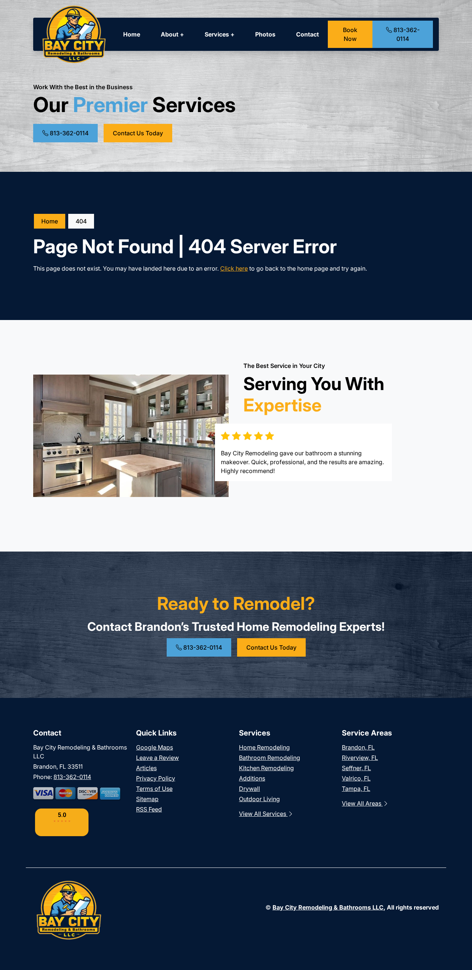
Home (131, 34)
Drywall (249, 788)
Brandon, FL (358, 747)
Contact (307, 34)
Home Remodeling (264, 747)
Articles (146, 768)
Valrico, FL (356, 778)
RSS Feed (149, 809)
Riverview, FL (360, 757)
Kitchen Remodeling (266, 768)
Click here (234, 268)
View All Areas (362, 803)
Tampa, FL (356, 788)
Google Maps (154, 747)
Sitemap (147, 799)
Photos (265, 34)
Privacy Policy (155, 778)
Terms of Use (154, 788)
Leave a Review (157, 757)
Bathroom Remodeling (269, 757)
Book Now (350, 34)
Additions (252, 778)
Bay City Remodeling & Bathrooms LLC (328, 907)
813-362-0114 (406, 34)
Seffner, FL (356, 768)
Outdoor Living (259, 799)
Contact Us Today (138, 133)
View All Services (263, 813)
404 (81, 221)
